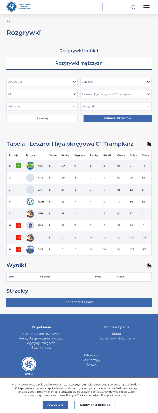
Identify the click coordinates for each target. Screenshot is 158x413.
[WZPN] (19, 7)
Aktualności (91, 355)
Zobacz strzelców (117, 118)
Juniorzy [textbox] (87, 81)
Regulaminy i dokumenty (116, 338)
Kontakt (92, 364)
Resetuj (42, 118)
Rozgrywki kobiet (79, 50)
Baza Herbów (41, 348)
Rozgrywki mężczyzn (79, 63)
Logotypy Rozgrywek (41, 343)
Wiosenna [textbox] (15, 106)
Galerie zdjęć (91, 360)
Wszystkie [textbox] (88, 106)
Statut (116, 334)
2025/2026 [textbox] (15, 81)
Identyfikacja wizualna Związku (41, 338)
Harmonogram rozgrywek (41, 334)
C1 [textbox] (9, 94)
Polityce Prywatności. (114, 395)
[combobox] (42, 82)
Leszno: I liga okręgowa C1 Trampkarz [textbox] (106, 94)
